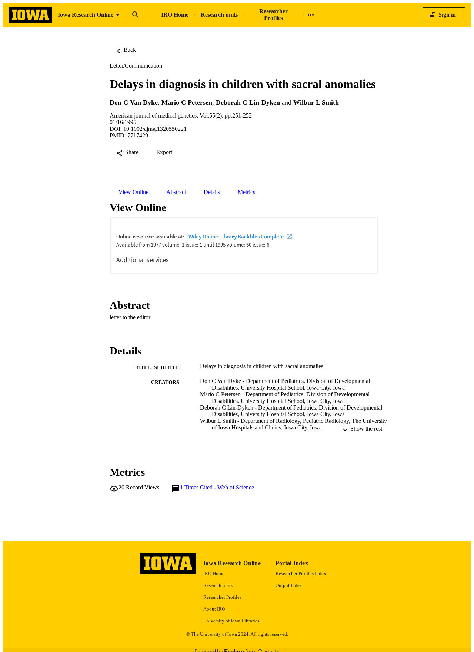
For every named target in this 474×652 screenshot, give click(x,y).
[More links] (310, 14)
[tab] (133, 192)
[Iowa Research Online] (30, 15)
